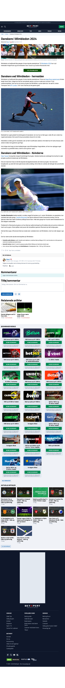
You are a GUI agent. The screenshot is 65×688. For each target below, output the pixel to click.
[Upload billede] (19, 294)
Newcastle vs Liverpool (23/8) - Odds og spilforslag (23, 500)
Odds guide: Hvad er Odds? (50, 626)
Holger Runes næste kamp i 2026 (23, 315)
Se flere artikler (6, 546)
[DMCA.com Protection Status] (13, 659)
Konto (61, 27)
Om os (8, 639)
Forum (49, 31)
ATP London (13, 85)
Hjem (2, 34)
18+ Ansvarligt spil (25, 664)
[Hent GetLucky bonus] (54, 417)
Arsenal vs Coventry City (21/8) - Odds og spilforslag (56, 500)
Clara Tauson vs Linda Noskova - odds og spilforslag (23, 539)
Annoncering (9, 641)
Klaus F (8, 42)
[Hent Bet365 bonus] (32, 353)
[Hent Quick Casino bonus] (11, 333)
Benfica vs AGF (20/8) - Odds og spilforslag (7, 538)
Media (59, 31)
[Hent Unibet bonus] (32, 375)
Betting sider (28, 616)
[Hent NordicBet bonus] (11, 461)
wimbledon (17, 250)
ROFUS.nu (29, 22)
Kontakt (8, 637)
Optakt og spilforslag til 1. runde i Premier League (40, 500)
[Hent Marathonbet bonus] (54, 439)
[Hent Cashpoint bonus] (11, 395)
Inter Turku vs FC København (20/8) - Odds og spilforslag (56, 520)
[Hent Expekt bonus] (32, 417)
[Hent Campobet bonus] (54, 333)
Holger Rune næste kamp (52, 79)
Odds (39, 31)
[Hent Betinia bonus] (32, 333)
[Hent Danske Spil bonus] (32, 461)
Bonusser (20, 31)
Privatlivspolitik (10, 646)
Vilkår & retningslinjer (12, 644)
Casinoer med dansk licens (31, 628)
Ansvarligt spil (46, 628)
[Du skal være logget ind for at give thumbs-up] (2, 250)
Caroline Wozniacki (21, 217)
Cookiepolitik (9, 648)
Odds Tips (9, 616)
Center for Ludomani (12, 628)
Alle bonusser (6, 481)
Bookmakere (7, 31)
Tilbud (26, 630)
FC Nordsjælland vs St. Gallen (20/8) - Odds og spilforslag (7, 520)
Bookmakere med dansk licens (31, 624)
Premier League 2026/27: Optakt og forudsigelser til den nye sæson (24, 520)
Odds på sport (10, 619)
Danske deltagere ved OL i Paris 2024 (8, 315)
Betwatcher (46, 619)
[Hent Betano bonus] (54, 375)
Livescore (45, 623)
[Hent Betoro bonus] (11, 353)
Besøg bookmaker (11, 342)
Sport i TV (9, 626)
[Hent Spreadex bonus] (32, 439)
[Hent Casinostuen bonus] (54, 395)
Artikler (6, 34)
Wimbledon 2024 (46, 63)
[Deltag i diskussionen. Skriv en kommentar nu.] (32, 287)
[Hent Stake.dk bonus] (11, 375)
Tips (31, 31)
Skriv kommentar (7, 294)
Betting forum (46, 616)
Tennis (13, 250)
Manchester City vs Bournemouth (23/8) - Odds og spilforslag (7, 500)
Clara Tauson (5, 156)
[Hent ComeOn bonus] (11, 417)
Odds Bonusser (28, 619)
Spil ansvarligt (18, 22)
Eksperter (9, 623)
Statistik (45, 621)
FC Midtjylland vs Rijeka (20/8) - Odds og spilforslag (39, 520)
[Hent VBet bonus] (54, 353)
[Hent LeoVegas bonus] (11, 439)
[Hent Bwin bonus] (32, 395)
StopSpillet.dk (48, 22)
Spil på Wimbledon (32, 70)
